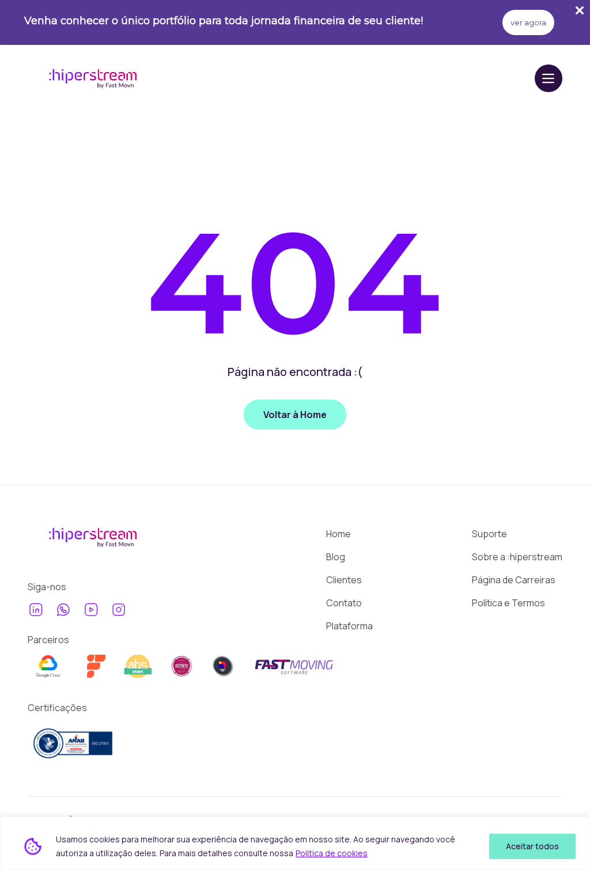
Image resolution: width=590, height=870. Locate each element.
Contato (344, 603)
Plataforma (349, 626)
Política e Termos (508, 603)
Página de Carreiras (513, 579)
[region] (295, 843)
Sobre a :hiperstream (517, 556)
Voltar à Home (295, 414)
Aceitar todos (532, 846)
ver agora (528, 22)
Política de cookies (332, 853)
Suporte (489, 533)
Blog (335, 556)
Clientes (344, 579)
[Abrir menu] (548, 78)
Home (338, 533)
